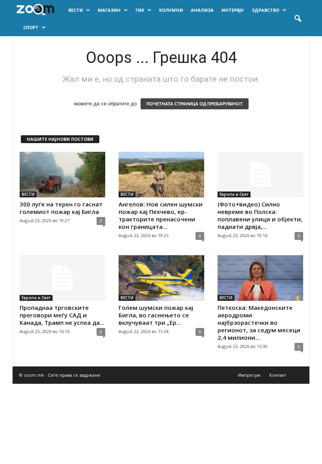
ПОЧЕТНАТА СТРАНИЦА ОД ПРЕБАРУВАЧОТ (194, 103)
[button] (297, 19)
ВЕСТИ (75, 10)
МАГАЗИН (109, 10)
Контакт (277, 375)
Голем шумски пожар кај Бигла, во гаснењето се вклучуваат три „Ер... (156, 315)
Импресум (249, 375)
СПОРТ (30, 27)
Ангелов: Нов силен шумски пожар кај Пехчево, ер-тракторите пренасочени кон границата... (161, 215)
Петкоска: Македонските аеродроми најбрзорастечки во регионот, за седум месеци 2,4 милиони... (259, 322)
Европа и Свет (234, 194)
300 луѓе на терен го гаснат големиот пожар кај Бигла (61, 207)
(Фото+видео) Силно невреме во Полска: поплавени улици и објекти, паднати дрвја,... (260, 215)
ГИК (139, 10)
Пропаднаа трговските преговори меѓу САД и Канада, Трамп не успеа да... (62, 315)
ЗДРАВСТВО (265, 10)
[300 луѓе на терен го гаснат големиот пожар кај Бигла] (62, 174)
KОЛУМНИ (171, 10)
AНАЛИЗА (202, 10)
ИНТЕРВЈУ (232, 10)
